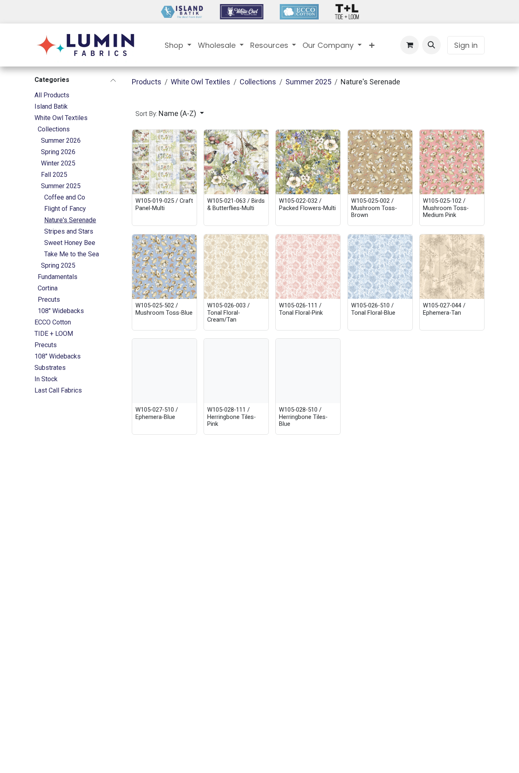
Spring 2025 (58, 265)
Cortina (48, 288)
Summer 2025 (61, 186)
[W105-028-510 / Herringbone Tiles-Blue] (308, 371)
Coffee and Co (64, 197)
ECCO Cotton (52, 322)
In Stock (46, 379)
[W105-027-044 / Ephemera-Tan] (452, 266)
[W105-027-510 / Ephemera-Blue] (164, 371)
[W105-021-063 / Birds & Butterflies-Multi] (236, 162)
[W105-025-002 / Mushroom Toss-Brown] (380, 162)
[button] (431, 45)
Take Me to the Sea (71, 254)
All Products (51, 95)
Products (146, 81)
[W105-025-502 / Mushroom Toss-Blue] (164, 266)
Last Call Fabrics (58, 390)
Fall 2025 (54, 174)
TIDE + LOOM (53, 333)
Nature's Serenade (70, 220)
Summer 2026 (61, 140)
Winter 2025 (58, 163)
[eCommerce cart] (409, 45)
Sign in (466, 45)
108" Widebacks (61, 311)
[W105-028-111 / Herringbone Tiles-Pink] (236, 371)
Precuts (49, 299)
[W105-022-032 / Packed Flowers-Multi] (308, 162)
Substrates (50, 367)
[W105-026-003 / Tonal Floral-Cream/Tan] (236, 266)
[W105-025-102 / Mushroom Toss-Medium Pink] (452, 162)
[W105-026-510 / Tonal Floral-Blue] (380, 266)
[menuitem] (178, 45)
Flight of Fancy (65, 209)
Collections (54, 129)
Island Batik (51, 106)
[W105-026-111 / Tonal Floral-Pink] (308, 266)
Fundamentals (57, 277)
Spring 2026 (58, 152)
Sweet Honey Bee (69, 243)
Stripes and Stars (68, 231)
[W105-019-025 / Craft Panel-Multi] (164, 162)
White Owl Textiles (61, 118)
